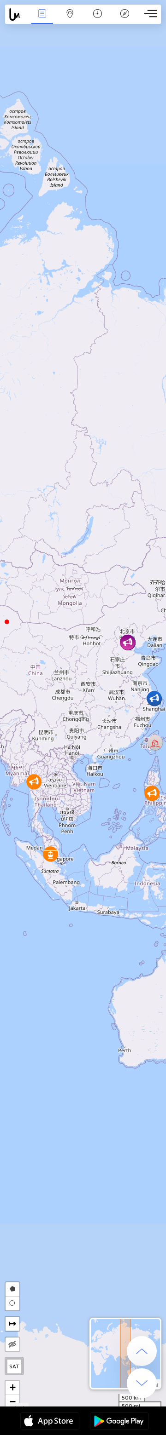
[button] (7, 622)
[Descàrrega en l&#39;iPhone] (49, 1422)
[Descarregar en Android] (119, 1422)
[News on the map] (17, 14)
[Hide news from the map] (12, 1344)
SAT (14, 1366)
